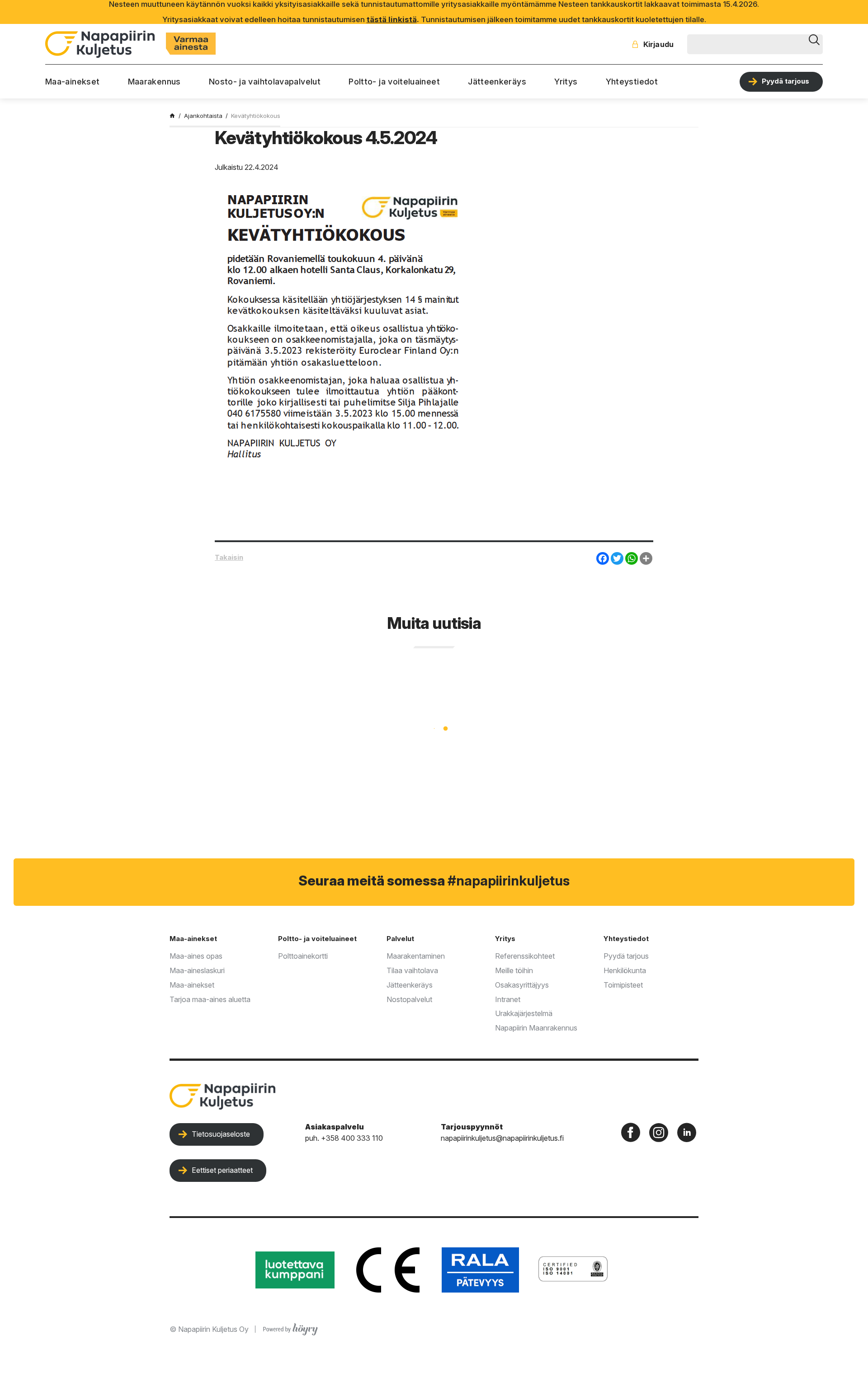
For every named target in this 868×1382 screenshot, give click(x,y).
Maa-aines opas (196, 955)
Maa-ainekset (72, 81)
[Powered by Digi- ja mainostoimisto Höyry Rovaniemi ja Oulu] (290, 1327)
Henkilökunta (625, 970)
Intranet (507, 999)
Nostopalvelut (409, 999)
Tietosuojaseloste (221, 1133)
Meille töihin (514, 970)
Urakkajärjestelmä (523, 1013)
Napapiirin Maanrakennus (536, 1027)
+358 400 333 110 (352, 1138)
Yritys (565, 81)
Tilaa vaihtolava (412, 970)
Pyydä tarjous (785, 81)
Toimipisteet (623, 984)
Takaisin (229, 557)
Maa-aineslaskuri (197, 970)
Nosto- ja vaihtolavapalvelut (265, 81)
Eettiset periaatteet (222, 1170)
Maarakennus (154, 81)
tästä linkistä (392, 19)
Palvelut (400, 938)
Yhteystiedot (632, 81)
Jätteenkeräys (497, 81)
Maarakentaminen (416, 955)
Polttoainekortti (303, 955)
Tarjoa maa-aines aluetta (210, 999)
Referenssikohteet (525, 955)
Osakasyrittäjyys (522, 984)
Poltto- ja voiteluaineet (394, 81)
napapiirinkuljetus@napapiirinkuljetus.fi (502, 1138)
